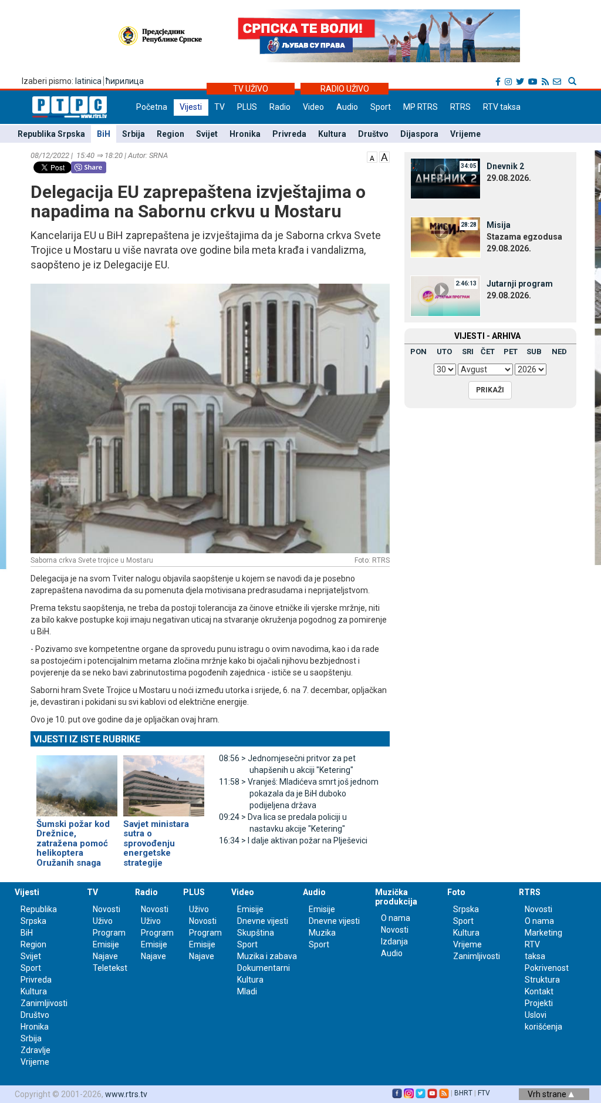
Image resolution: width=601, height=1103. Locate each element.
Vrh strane (548, 1094)
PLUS (247, 107)
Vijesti (191, 107)
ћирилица (125, 81)
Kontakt (539, 991)
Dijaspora (419, 134)
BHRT (463, 1093)
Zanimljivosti (44, 1003)
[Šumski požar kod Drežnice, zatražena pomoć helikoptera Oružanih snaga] (76, 780)
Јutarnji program (520, 283)
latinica (88, 81)
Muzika (322, 932)
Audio (347, 107)
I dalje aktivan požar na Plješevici (293, 840)
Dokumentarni (263, 968)
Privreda (289, 134)
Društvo (373, 134)
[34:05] (445, 178)
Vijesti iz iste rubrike (86, 739)
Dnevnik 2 (505, 166)
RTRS (460, 107)
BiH (103, 134)
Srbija (133, 134)
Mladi (247, 991)
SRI (468, 351)
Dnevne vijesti (262, 921)
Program (109, 932)
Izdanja (394, 941)
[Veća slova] (384, 156)
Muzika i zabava (267, 956)
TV (219, 107)
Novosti (106, 909)
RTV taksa (502, 107)
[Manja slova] (372, 156)
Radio (280, 107)
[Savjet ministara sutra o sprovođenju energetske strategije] (163, 780)
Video (313, 107)
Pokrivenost (547, 968)
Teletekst (110, 968)
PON (418, 351)
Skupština (255, 932)
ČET (488, 351)
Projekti (539, 1003)
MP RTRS (420, 107)
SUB (534, 351)
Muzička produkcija (396, 896)
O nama (395, 918)
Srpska (466, 909)
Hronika (245, 134)
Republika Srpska (51, 134)
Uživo (103, 921)
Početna (151, 107)
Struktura (542, 979)
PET (511, 351)
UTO (444, 351)
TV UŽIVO (250, 88)
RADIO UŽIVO (344, 88)
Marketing (543, 932)
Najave (105, 956)
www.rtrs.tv (126, 1094)
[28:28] (445, 236)
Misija (499, 225)
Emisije (106, 944)
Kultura (332, 134)
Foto (456, 892)
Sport (380, 107)
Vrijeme (465, 134)
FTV (484, 1093)
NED (559, 351)
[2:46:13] (445, 295)
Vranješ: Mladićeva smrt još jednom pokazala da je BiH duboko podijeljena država (299, 793)
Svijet (207, 134)
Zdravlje (35, 1050)
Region (170, 134)
